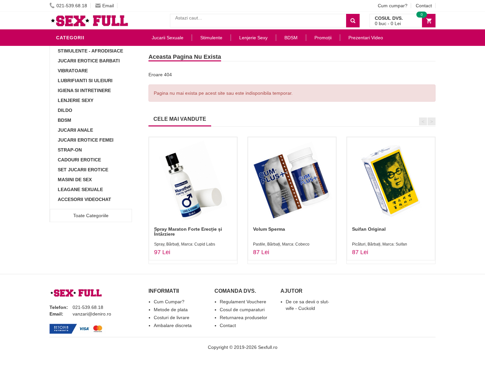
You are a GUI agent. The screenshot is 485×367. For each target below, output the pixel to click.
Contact (424, 5)
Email (108, 5)
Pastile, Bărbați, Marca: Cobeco (281, 244)
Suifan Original (369, 229)
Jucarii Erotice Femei (85, 140)
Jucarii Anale (75, 130)
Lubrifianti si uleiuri (85, 80)
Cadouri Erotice (79, 159)
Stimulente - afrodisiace (90, 50)
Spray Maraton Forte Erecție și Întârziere (188, 231)
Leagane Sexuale (80, 189)
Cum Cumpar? (169, 301)
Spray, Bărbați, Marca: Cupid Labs (184, 244)
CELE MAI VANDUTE (179, 119)
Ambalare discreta (173, 325)
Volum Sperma (269, 229)
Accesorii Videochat (84, 199)
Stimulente (211, 37)
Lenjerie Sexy (75, 100)
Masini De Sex (75, 179)
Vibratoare (73, 70)
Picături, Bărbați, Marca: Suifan (379, 244)
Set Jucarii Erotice (83, 169)
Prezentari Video (365, 37)
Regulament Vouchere (243, 301)
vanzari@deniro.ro (92, 314)
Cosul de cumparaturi (242, 309)
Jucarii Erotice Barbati (89, 60)
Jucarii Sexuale (167, 37)
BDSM (64, 120)
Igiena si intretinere (84, 90)
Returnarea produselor (243, 317)
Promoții (323, 37)
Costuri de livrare (171, 317)
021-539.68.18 (71, 5)
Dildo (65, 110)
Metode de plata (171, 309)
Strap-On (70, 149)
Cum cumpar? (392, 5)
